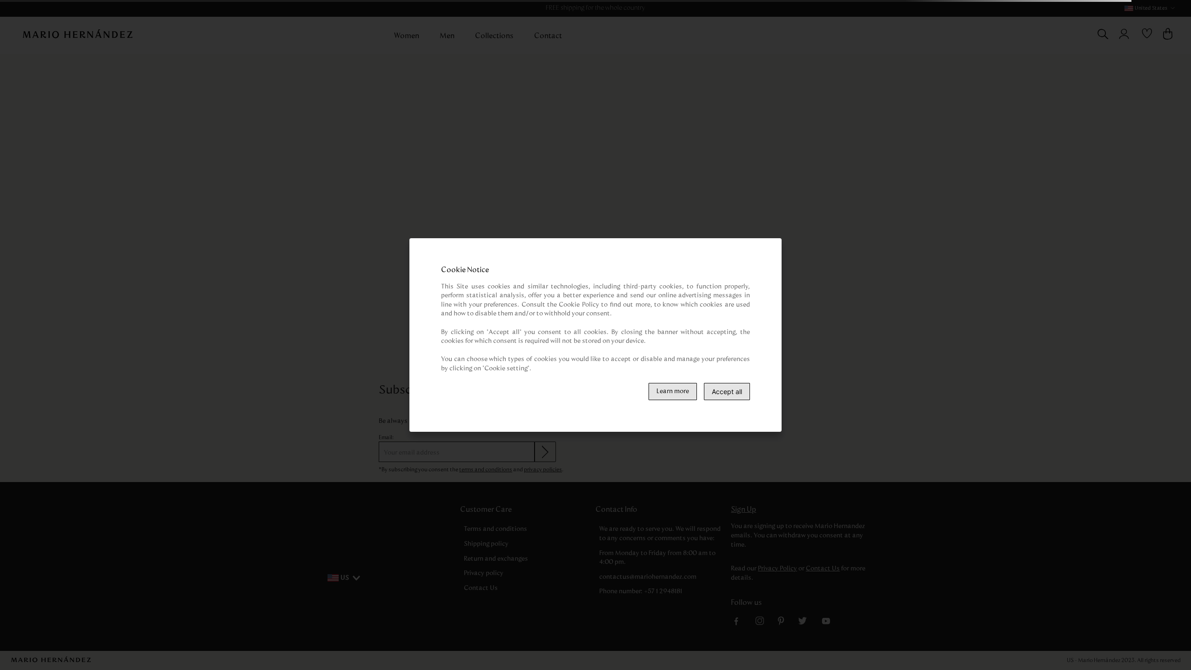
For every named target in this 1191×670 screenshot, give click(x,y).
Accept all (727, 391)
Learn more (672, 391)
